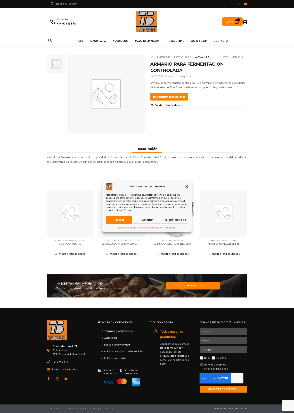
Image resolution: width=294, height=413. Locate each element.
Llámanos (62, 19)
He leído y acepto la (216, 366)
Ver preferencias (175, 219)
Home (80, 41)
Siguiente (238, 57)
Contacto (221, 41)
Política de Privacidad (216, 368)
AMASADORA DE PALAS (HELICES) (172, 244)
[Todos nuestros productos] (155, 331)
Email (207, 357)
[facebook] (231, 4)
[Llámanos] (52, 21)
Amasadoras (166, 240)
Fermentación (182, 57)
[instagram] (238, 4)
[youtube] (245, 4)
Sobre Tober (199, 41)
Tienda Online (175, 41)
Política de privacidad (150, 227)
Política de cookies (128, 227)
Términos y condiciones (118, 331)
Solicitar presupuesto (171, 96)
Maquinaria (98, 41)
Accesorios (120, 41)
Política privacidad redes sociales (124, 351)
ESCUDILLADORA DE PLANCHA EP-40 (122, 244)
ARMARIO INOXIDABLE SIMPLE (223, 244)
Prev (224, 57)
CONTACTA (190, 285)
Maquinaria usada (147, 41)
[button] (186, 186)
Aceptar (119, 219)
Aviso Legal (170, 227)
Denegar (147, 219)
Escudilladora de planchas (116, 240)
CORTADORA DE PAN (70, 244)
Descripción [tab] (147, 149)
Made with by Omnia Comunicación (230, 408)
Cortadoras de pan (64, 240)
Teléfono (221, 357)
